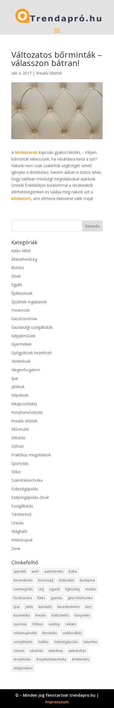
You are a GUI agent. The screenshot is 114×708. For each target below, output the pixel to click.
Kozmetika (22, 615)
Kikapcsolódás (24, 403)
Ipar (14, 378)
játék (29, 606)
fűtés (41, 598)
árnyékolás (22, 659)
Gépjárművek (23, 335)
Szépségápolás (24, 488)
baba (73, 571)
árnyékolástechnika (51, 659)
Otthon (17, 446)
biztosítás (66, 580)
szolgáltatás (23, 641)
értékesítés (80, 659)
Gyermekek (21, 344)
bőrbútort (21, 198)
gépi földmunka (80, 598)
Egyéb (16, 284)
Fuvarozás (20, 310)
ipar (17, 606)
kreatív (40, 615)
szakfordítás (72, 633)
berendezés (23, 580)
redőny (54, 624)
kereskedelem (69, 606)
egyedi (54, 589)
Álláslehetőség (24, 259)
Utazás (17, 522)
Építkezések (21, 293)
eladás (90, 589)
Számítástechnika (27, 480)
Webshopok (22, 540)
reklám (70, 624)
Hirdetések (20, 361)
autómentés (53, 571)
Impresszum (57, 701)
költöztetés (60, 615)
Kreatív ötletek (49, 73)
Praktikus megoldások (31, 454)
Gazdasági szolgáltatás (32, 327)
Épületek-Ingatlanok (29, 301)
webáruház (77, 650)
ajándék (20, 571)
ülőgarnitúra (23, 668)
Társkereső (21, 514)
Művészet (20, 429)
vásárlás (36, 650)
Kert (88, 606)
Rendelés (49, 633)
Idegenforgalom (25, 369)
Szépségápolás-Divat (30, 497)
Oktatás (18, 437)
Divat (16, 276)
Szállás (43, 641)
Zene (15, 548)
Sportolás (19, 463)
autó (35, 571)
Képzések (19, 395)
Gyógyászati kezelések (31, 352)
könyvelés (82, 615)
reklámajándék (25, 633)
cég (41, 589)
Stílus (16, 471)
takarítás (90, 641)
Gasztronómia (24, 318)
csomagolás (23, 589)
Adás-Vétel (20, 250)
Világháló (19, 531)
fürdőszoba (23, 598)
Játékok (18, 386)
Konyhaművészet (27, 412)
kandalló (45, 606)
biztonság (45, 580)
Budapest (87, 580)
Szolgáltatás (22, 506)
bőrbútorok (26, 152)
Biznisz (17, 267)
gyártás (56, 598)
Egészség (72, 589)
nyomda (20, 624)
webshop (55, 650)
